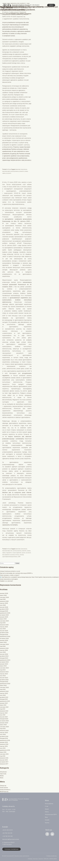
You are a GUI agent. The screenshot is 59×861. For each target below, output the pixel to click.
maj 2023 (3, 670)
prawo (26, 171)
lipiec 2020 (3, 725)
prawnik (21, 171)
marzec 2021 (4, 713)
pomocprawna (14, 171)
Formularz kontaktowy (11, 849)
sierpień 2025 (4, 617)
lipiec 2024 (3, 642)
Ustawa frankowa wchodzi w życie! (10, 571)
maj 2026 (3, 599)
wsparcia (28, 503)
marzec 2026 (4, 603)
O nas (46, 806)
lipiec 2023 (3, 666)
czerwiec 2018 (4, 754)
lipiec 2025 (3, 619)
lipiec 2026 (3, 595)
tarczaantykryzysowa (8, 555)
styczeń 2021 (4, 717)
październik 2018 (5, 750)
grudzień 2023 (4, 656)
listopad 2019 (4, 738)
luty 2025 (3, 629)
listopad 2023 (4, 658)
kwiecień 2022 (4, 691)
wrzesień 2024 (4, 638)
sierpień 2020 (4, 723)
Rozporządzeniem (18, 214)
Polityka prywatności (51, 856)
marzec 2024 (4, 650)
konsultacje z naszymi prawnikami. (13, 539)
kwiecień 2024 (4, 648)
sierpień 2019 (4, 742)
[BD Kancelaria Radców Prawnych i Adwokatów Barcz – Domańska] (15, 800)
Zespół (47, 809)
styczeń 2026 (4, 607)
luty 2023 (3, 676)
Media (2, 776)
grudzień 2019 (4, 736)
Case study (3, 774)
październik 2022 (5, 683)
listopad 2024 (4, 634)
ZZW (19, 556)
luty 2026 (3, 605)
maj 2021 (2, 709)
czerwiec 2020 (4, 727)
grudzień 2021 (4, 697)
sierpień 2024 (4, 640)
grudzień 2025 (4, 609)
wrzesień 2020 (4, 721)
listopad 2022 (4, 681)
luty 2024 (3, 652)
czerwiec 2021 (4, 707)
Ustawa (5, 200)
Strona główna (49, 803)
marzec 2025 (4, 627)
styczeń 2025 (4, 631)
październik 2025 (5, 613)
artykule (28, 528)
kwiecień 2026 (4, 601)
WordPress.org (4, 791)
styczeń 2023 (4, 678)
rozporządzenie (16, 553)
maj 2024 (3, 646)
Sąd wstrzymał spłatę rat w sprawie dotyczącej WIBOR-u (16, 573)
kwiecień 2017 (4, 764)
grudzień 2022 (4, 680)
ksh (11, 551)
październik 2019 (5, 740)
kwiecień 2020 (4, 730)
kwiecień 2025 (4, 625)
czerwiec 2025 (4, 621)
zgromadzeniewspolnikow (9, 556)
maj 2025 (3, 623)
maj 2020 (3, 728)
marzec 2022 (4, 693)
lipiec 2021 (3, 705)
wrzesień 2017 (4, 762)
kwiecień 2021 (4, 711)
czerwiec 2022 (4, 687)
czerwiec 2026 (4, 597)
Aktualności (3, 772)
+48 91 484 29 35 (7, 830)
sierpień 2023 (4, 664)
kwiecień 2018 (4, 758)
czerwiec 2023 (4, 668)
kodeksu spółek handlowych (21, 311)
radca (4, 173)
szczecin (8, 173)
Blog (46, 817)
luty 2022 (3, 695)
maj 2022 (3, 689)
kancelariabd (6, 171)
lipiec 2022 (3, 685)
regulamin (9, 553)
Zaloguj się (3, 785)
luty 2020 (3, 734)
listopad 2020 (4, 719)
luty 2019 (2, 748)
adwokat (18, 169)
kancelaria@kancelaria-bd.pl (10, 839)
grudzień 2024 (4, 632)
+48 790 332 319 (7, 833)
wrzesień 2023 (4, 662)
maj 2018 (2, 756)
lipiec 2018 (3, 752)
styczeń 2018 (4, 760)
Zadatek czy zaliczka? (6, 581)
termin (17, 555)
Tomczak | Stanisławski (50, 858)
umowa (22, 555)
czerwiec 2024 (4, 644)
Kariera (47, 822)
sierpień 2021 (4, 703)
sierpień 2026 (4, 593)
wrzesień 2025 (4, 615)
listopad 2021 (4, 699)
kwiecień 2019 (4, 744)
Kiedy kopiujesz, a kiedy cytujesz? (9, 575)
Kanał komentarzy (5, 789)
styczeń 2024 (4, 654)
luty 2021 (2, 715)
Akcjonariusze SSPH (51, 814)
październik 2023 (5, 660)
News (9, 169)
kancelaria (24, 169)
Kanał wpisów (4, 787)
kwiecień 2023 (4, 672)
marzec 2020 (4, 732)
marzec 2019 (4, 746)
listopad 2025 (4, 611)
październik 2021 (5, 701)
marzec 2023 (4, 674)
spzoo (23, 553)
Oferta (47, 812)
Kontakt (47, 820)
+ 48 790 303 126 (7, 836)
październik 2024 (5, 636)
